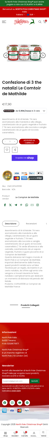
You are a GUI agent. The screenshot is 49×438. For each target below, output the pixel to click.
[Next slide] (42, 55)
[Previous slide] (6, 55)
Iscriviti (34, 381)
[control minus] (4, 141)
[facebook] (5, 205)
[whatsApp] (26, 205)
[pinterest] (21, 205)
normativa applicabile (11, 390)
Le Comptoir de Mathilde (27, 197)
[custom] (37, 205)
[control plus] (15, 141)
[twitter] (10, 205)
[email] (32, 205)
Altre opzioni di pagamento (23, 164)
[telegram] (16, 205)
